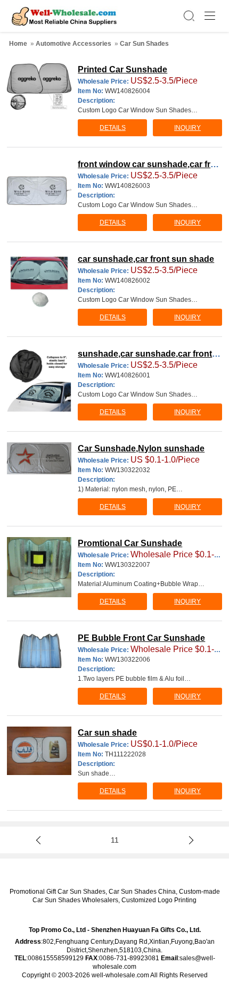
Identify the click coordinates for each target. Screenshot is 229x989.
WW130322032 (127, 470)
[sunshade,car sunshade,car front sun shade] (39, 380)
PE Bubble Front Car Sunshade (141, 637)
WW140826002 (127, 280)
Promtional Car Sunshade (130, 543)
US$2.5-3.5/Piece (164, 80)
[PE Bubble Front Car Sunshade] (39, 650)
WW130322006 (127, 659)
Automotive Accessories (73, 43)
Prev (40, 840)
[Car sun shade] (39, 751)
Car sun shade (107, 732)
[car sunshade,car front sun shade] (39, 282)
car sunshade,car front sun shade (146, 258)
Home (18, 43)
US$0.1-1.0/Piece (164, 743)
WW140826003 (127, 185)
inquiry (187, 127)
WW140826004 (127, 91)
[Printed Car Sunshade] (39, 86)
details (113, 127)
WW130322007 (127, 564)
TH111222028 (125, 754)
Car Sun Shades (144, 43)
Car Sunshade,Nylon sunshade (141, 448)
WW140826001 (127, 375)
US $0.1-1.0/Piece (165, 459)
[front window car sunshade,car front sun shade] (39, 190)
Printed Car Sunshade (122, 69)
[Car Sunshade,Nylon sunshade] (39, 458)
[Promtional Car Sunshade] (39, 567)
